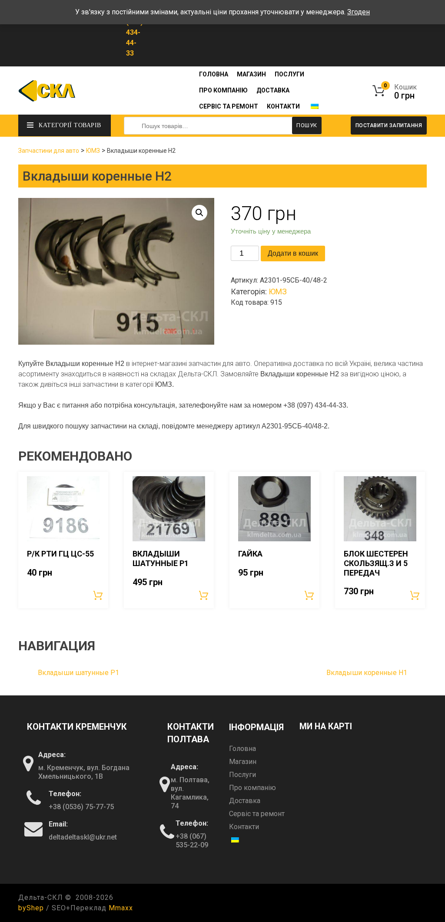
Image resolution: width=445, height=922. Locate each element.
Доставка (272, 90)
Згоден (358, 12)
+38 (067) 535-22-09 (192, 840)
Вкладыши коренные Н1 (366, 672)
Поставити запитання (388, 125)
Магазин (251, 74)
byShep (31, 908)
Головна (213, 74)
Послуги (289, 74)
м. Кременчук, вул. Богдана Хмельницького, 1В (84, 772)
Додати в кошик (293, 253)
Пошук (306, 125)
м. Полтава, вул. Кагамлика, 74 (190, 793)
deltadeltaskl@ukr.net (83, 837)
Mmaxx (121, 908)
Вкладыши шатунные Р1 (78, 672)
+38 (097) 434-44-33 (134, 32)
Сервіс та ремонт (228, 106)
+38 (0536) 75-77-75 (81, 807)
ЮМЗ (93, 150)
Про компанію (223, 90)
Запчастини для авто (48, 150)
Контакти (283, 106)
